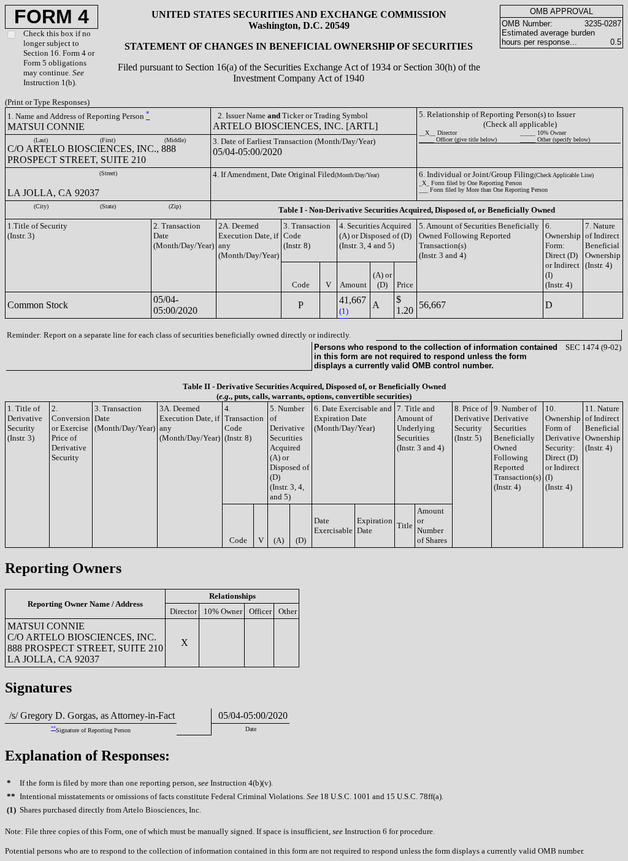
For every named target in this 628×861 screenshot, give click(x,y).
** (53, 728)
